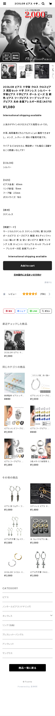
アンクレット (8, 644)
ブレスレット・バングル (13, 634)
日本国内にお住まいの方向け (27, 274)
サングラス (7, 653)
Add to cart (28, 265)
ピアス (5, 597)
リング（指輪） (8, 625)
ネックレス (7, 616)
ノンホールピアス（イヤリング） (16, 606)
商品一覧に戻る (27, 667)
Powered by (24, 686)
